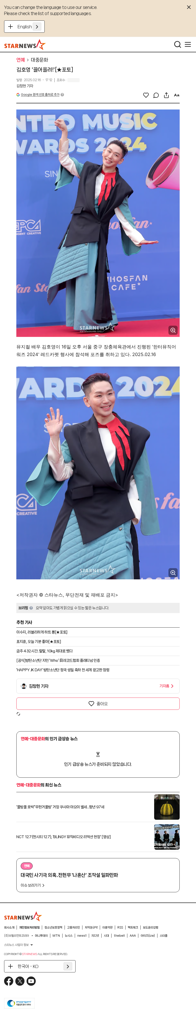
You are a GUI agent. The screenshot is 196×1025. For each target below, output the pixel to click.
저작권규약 (91, 927)
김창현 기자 (24, 86)
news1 (82, 935)
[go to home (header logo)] (25, 44)
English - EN (29, 26)
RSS (120, 927)
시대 (106, 935)
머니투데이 (41, 935)
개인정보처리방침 (29, 927)
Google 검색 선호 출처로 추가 (40, 94)
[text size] (177, 95)
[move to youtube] (31, 981)
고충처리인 (73, 927)
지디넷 (95, 935)
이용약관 (107, 927)
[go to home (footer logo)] (23, 916)
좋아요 (102, 703)
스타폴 (163, 935)
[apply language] (37, 26)
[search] (178, 44)
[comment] (156, 95)
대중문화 (39, 60)
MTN (56, 935)
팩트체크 (133, 927)
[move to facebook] (8, 981)
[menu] (188, 44)
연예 (20, 60)
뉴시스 (68, 935)
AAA (133, 935)
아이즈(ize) (148, 935)
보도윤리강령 (150, 927)
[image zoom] (173, 330)
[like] (146, 95)
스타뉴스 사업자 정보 (16, 944)
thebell (119, 935)
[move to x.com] (19, 981)
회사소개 (9, 927)
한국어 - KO (28, 966)
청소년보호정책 (53, 927)
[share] (166, 95)
